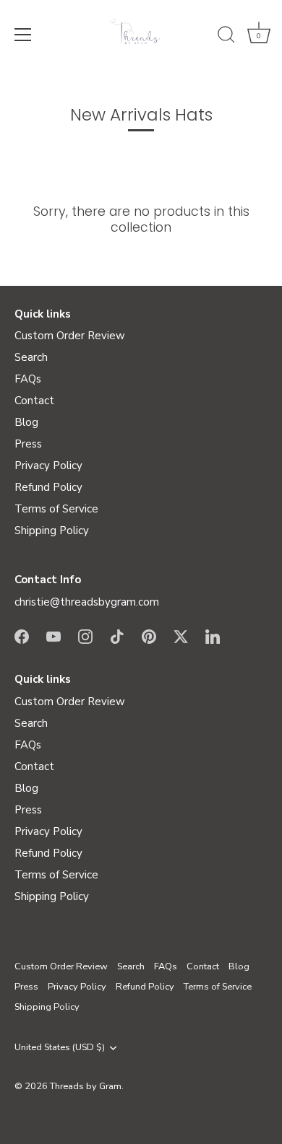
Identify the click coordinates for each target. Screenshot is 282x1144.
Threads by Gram (85, 1086)
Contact (34, 400)
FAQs (27, 379)
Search (31, 357)
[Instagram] (85, 636)
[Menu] (23, 35)
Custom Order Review (69, 335)
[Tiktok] (117, 636)
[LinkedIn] (212, 636)
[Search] (226, 37)
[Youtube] (53, 636)
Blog (26, 422)
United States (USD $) (59, 1048)
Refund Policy (48, 487)
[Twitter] (181, 636)
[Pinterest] (149, 636)
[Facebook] (21, 636)
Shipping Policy (51, 530)
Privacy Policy (48, 465)
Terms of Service (56, 509)
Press (28, 444)
